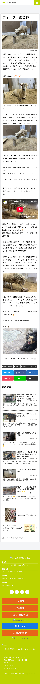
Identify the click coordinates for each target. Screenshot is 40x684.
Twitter (27, 592)
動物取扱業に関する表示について (15, 657)
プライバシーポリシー (11, 668)
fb (12, 592)
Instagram (22, 592)
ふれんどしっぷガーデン (29, 367)
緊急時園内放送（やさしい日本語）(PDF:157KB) (16, 661)
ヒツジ (17, 367)
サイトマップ (8, 665)
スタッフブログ (7, 367)
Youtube (17, 592)
